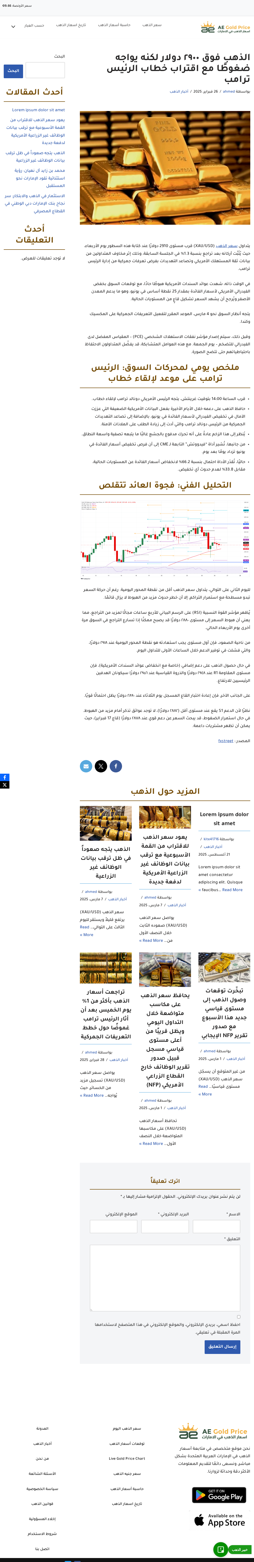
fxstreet (225, 741)
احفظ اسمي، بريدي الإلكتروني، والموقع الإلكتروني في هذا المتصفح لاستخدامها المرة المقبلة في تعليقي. (167, 1329)
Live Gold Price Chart (127, 1459)
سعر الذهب (151, 26)
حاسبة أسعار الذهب (114, 26)
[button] (13, 27)
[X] (101, 766)
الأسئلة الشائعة (42, 1474)
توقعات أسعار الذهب (127, 1444)
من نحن (42, 1459)
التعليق (232, 1239)
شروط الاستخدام (42, 1534)
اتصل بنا (42, 1550)
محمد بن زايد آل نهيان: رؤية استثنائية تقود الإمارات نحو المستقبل (40, 178)
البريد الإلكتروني (173, 1214)
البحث (59, 57)
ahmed (229, 92)
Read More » (151, 941)
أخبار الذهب (179, 92)
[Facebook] (116, 766)
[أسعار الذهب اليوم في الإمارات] (225, 27)
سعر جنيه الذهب (127, 1474)
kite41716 (211, 840)
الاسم (233, 1214)
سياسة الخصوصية (42, 1489)
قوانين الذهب (42, 1504)
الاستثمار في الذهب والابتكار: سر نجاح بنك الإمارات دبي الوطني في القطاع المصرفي (35, 204)
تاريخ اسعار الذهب (71, 26)
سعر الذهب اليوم (127, 1429)
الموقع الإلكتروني (121, 1214)
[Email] (86, 766)
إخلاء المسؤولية (42, 1520)
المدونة (42, 1429)
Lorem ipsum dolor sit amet (38, 110)
